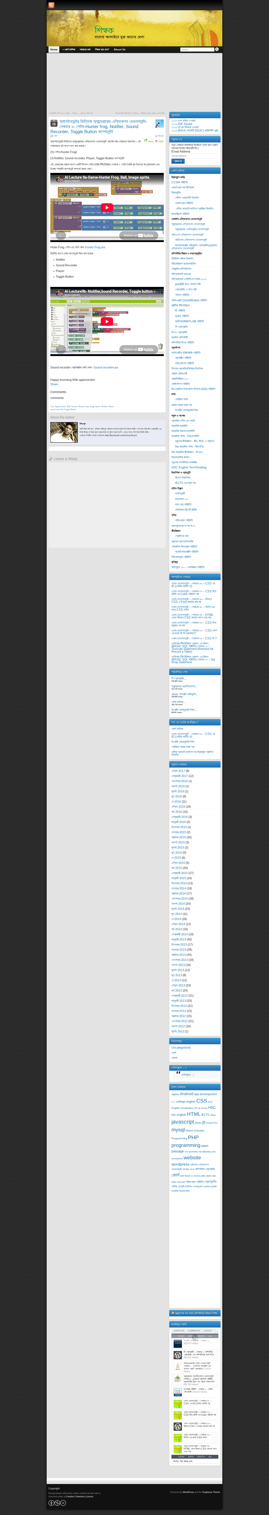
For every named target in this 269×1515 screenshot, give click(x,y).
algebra (175, 1094)
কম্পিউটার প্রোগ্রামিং (205, 1169)
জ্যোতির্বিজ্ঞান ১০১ (179, 378)
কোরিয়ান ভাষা (181, 399)
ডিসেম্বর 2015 (179, 827)
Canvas (74, 406)
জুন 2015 (176, 852)
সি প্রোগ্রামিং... (178, 678)
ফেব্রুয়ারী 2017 (179, 776)
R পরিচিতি (180, 310)
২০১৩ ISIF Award (181, 123)
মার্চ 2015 (176, 867)
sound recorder (56, 409)
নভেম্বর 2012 (178, 1010)
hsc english (178, 1114)
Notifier (104, 406)
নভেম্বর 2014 (178, 888)
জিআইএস (189, 1176)
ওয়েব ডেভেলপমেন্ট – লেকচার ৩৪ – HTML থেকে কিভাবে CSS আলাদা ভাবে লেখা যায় (192, 616)
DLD (210, 1102)
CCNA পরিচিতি (179, 182)
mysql (178, 1130)
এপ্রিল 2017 (178, 770)
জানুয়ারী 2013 (178, 1000)
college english (186, 1101)
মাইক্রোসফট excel (181, 273)
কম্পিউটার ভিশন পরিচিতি (182, 342)
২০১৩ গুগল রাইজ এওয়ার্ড (183, 120)
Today (181, 1457)
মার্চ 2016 (176, 811)
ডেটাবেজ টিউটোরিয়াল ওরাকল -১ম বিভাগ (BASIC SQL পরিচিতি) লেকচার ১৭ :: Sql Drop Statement (193, 659)
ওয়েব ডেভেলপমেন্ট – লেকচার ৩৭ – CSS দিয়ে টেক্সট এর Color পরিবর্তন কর (193, 593)
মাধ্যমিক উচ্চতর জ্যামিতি (183, 430)
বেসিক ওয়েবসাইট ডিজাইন (187, 197)
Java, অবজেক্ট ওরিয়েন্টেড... (184, 694)
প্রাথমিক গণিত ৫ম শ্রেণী (183, 420)
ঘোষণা (174, 1057)
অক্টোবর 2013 (178, 954)
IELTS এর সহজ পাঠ (185, 482)
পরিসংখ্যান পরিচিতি (184, 520)
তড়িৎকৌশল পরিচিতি (184, 363)
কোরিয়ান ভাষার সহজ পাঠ (182, 746)
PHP (193, 1137)
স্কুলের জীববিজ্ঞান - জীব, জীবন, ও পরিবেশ (194, 441)
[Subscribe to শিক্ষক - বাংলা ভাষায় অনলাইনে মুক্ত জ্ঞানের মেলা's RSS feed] (51, 5)
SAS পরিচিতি (182, 316)
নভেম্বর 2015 (178, 832)
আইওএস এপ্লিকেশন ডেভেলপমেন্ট (187, 234)
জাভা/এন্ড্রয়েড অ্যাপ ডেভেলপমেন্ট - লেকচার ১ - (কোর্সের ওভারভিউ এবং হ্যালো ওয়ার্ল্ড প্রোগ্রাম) (198, 1366)
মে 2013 (176, 980)
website (192, 1157)
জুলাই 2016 (177, 791)
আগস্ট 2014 (178, 903)
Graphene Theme (211, 1492)
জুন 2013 (176, 975)
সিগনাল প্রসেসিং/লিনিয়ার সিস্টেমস (187, 368)
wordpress (180, 1164)
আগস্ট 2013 (178, 965)
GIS (196, 1108)
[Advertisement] (134, 84)
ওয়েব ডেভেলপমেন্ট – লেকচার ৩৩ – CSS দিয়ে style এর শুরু (193, 624)
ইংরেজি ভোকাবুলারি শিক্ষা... (184, 709)
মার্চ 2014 (176, 929)
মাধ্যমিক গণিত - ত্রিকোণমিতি (185, 436)
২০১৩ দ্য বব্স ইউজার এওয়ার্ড (185, 127)
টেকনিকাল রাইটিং (199, 1176)
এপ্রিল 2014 (178, 924)
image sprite (95, 406)
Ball (68, 406)
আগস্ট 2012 (178, 1026)
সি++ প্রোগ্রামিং (179, 332)
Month (201, 1457)
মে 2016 (176, 801)
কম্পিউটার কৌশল (188, 1169)
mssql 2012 (212, 1123)
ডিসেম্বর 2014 (179, 883)
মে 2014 (176, 919)
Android (186, 1094)
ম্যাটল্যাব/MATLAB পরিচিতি (189, 321)
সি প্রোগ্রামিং (181, 326)
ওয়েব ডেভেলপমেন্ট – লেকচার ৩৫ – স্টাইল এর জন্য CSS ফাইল (192, 608)
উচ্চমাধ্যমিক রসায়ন (180, 457)
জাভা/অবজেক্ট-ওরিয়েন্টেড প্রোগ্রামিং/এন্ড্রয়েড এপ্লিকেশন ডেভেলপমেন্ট (194, 247)
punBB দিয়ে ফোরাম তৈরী (188, 284)
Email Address (180, 151)
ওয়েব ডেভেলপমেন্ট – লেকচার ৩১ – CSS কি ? (194, 638)
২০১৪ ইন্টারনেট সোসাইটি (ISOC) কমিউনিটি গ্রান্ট (194, 130)
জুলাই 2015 (177, 847)
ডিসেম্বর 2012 (179, 1005)
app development (205, 1094)
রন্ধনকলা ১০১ (181, 499)
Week (191, 1457)
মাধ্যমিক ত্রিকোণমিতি (180, 1191)
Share (54, 384)
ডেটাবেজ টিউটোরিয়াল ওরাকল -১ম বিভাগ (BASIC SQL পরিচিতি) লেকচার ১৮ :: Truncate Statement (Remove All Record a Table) (192, 647)
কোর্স (55, 136)
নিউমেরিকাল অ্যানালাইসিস (183, 263)
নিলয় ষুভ (161, 136)
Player (111, 406)
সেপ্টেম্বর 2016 (179, 781)
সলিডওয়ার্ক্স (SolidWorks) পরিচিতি (189, 300)
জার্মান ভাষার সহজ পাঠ (181, 405)
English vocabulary (182, 1108)
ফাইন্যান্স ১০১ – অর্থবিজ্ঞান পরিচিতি (188, 567)
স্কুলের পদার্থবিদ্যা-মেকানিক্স (184, 462)
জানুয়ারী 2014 (178, 939)
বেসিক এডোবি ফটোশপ (181, 1186)
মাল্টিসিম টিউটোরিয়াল (180, 305)
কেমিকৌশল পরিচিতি (180, 383)
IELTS (205, 1114)
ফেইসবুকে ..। (179, 1067)
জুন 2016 (176, 796)
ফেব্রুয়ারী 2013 (179, 995)
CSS (201, 1101)
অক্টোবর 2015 (178, 837)
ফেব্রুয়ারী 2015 (179, 873)
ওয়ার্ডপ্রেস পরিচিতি (184, 203)
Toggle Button (70, 409)
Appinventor (60, 406)
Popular (179, 1331)
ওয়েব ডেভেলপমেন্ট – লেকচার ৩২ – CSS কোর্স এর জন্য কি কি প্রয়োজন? (194, 632)
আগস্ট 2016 (178, 786)
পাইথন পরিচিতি (182, 294)
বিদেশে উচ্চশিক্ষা (182, 477)
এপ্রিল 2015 (178, 862)
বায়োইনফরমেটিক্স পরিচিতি (187, 551)
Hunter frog (84, 406)
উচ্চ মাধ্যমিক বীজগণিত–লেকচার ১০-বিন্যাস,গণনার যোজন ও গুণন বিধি (139, 113)
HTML (194, 1114)
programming (185, 1145)
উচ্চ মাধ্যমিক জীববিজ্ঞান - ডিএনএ (187, 452)
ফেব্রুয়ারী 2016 (179, 816)
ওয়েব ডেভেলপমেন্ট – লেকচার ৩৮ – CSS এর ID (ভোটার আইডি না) (193, 585)
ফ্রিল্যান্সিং (176, 192)
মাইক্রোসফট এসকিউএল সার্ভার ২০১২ (189, 279)
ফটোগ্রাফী (180, 493)
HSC (212, 1108)
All (210, 1457)
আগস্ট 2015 (178, 842)
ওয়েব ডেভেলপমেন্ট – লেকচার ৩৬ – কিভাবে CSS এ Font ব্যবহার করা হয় (191, 600)
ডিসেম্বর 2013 (179, 944)
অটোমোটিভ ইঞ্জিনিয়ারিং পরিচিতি (186, 352)
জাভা (182, 1176)
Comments (194, 1331)
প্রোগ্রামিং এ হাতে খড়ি (186, 289)
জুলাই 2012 (177, 1031)
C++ (173, 1102)
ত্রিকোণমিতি (181, 1182)
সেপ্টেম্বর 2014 (179, 898)
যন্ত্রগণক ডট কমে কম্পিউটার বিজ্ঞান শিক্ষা (196, 1313)
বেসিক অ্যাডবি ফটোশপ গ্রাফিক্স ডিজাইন (194, 208)
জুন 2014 (176, 913)
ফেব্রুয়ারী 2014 (179, 934)
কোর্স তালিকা (177, 728)
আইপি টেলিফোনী (179, 373)
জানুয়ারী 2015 (178, 878)
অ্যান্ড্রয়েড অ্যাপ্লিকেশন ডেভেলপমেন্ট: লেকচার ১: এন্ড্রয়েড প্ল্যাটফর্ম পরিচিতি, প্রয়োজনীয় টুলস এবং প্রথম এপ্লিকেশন (199, 1379)
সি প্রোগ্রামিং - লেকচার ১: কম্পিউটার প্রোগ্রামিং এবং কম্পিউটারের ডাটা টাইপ (199, 1353)
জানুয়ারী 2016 (178, 822)
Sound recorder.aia (106, 367)
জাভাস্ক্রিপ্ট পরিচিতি (180, 213)
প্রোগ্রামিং (210, 1182)
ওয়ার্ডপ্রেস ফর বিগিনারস (182, 187)
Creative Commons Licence (79, 1496)
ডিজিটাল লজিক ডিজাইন (182, 258)
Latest (207, 1331)
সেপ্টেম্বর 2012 (179, 1021)
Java (213, 1115)
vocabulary (205, 1151)
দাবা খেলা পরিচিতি (183, 504)
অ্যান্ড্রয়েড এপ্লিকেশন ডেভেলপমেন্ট (188, 224)
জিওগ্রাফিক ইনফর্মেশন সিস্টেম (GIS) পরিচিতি (193, 389)
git (199, 1108)
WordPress (188, 1492)
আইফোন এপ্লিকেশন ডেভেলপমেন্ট (191, 239)
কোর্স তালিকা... (178, 702)
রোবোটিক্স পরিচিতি (183, 357)
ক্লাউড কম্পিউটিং (179, 337)
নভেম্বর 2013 (178, 949)
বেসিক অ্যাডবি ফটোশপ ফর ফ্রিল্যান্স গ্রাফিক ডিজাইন (192, 753)
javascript (182, 1122)
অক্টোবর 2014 (178, 893)
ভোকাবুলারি (197, 1186)
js (204, 1122)
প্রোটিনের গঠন (182, 536)
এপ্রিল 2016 (178, 806)
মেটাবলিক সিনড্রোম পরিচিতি (184, 546)
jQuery (198, 1123)
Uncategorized (180, 1047)
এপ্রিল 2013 (178, 985)
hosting (204, 1108)
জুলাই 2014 (177, 908)
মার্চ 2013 (176, 990)
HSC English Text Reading (188, 467)
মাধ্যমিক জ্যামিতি (179, 425)
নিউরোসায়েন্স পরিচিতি (181, 557)
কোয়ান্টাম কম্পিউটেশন (181, 268)
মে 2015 (176, 857)
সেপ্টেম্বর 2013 (179, 959)
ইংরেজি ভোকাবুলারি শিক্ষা (186, 410)
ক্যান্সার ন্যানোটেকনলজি (182, 541)
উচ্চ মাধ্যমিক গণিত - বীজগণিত (189, 446)
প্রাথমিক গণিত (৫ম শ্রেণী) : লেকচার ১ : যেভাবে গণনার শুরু (71, 113)
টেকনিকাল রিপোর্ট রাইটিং (186, 509)
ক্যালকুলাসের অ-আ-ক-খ (182, 525)
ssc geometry (191, 1151)
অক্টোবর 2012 (178, 1016)
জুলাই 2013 (177, 970)
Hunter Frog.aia (95, 247)
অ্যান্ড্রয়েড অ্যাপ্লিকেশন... (184, 686)
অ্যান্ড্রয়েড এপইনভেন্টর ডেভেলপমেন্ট (192, 229)
